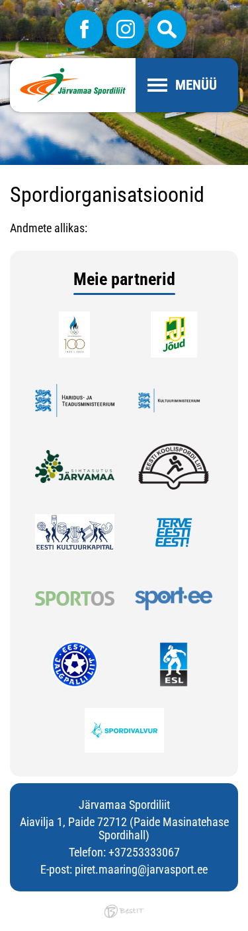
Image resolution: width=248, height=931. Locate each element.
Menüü (196, 85)
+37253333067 (144, 852)
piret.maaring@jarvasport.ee (141, 869)
